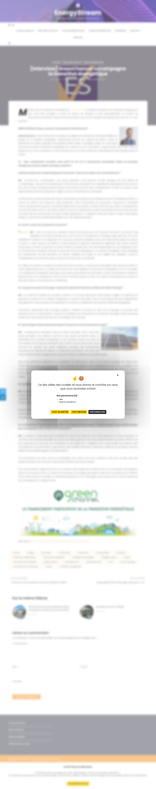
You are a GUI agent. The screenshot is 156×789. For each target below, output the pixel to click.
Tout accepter (60, 412)
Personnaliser (97, 412)
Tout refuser (79, 412)
